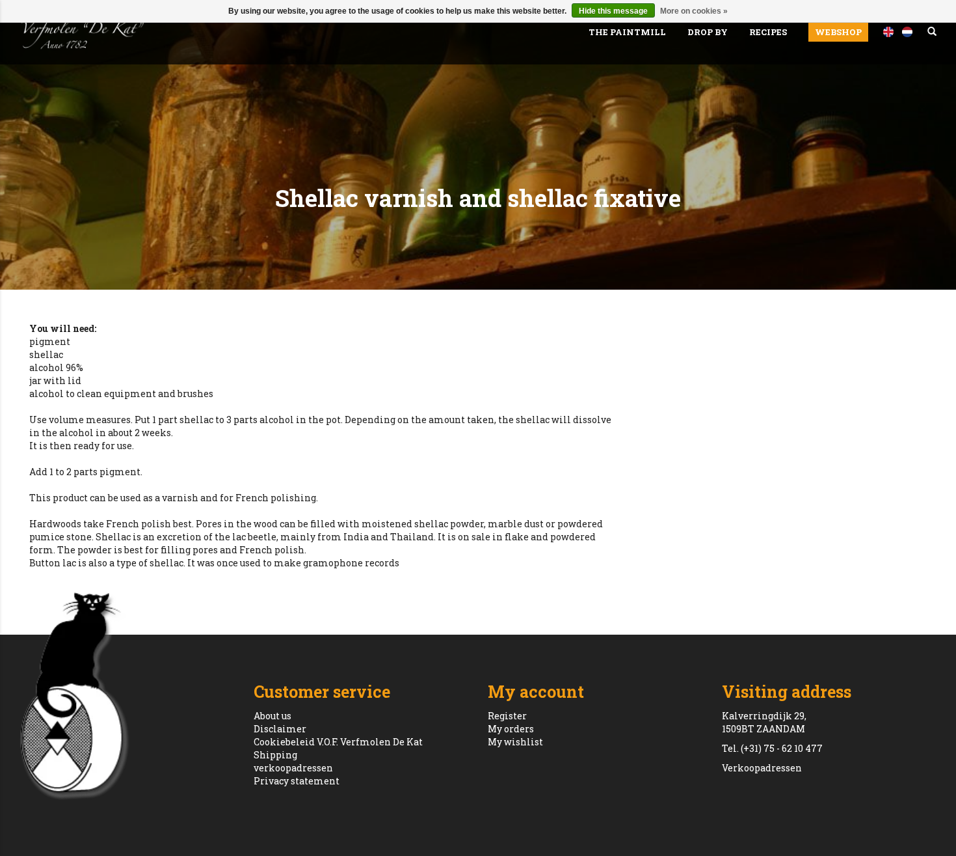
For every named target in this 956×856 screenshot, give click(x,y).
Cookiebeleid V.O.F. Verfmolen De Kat (338, 742)
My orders (511, 729)
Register (507, 716)
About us (272, 716)
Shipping (275, 755)
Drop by (707, 32)
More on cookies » (694, 11)
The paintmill (627, 32)
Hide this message (613, 11)
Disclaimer (280, 729)
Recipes (768, 32)
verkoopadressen (293, 768)
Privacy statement (296, 781)
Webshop (838, 32)
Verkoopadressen (762, 768)
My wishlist (515, 742)
